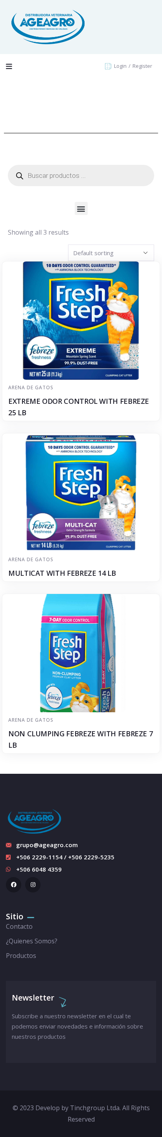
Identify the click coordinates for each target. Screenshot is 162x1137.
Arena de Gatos (30, 387)
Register (142, 65)
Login (121, 65)
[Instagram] (32, 884)
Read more (85, 365)
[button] (81, 208)
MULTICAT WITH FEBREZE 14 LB (62, 573)
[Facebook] (13, 884)
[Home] (48, 27)
